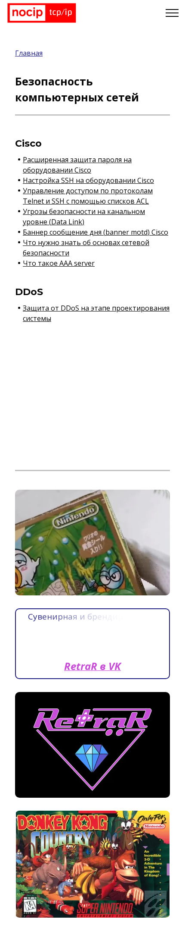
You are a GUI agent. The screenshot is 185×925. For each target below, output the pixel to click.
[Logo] (41, 13)
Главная (29, 53)
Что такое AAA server (59, 263)
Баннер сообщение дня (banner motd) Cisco (95, 232)
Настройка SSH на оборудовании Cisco (88, 180)
